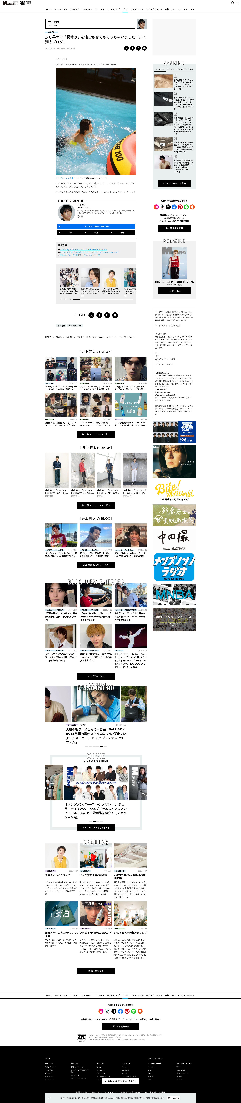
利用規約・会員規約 (158, 1092)
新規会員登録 (176, 228)
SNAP (96, 233)
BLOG (52, 32)
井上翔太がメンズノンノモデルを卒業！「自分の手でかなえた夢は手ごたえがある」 (131, 389)
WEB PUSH (192, 207)
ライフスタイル (137, 9)
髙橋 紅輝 (60, 610)
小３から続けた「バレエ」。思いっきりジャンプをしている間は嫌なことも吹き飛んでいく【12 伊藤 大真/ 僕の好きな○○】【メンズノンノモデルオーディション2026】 (131, 660)
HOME (48, 337)
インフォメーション (186, 9)
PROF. (122, 233)
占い (173, 9)
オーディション (60, 9)
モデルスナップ (113, 9)
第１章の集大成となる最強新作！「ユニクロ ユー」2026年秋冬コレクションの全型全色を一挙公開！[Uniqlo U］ (184, 147)
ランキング (74, 9)
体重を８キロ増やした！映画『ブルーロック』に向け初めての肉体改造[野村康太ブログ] (96, 657)
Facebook (174, 207)
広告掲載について (140, 1092)
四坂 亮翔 (60, 651)
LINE (144, 48)
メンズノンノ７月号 (64, 178)
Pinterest (180, 207)
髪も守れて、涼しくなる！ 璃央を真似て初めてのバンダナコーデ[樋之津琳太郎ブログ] (130, 616)
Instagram (156, 207)
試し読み (176, 291)
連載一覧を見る (96, 971)
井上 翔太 (61, 326)
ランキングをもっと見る (174, 183)
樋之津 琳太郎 (131, 610)
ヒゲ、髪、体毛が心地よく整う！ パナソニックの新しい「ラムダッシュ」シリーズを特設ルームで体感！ (90, 293)
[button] (70, 300)
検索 (232, 3)
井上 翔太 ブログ (75, 326)
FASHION (50, 384)
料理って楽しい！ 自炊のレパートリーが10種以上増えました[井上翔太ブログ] (130, 555)
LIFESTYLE (85, 384)
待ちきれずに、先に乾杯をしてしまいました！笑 (80, 255)
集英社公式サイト (83, 1092)
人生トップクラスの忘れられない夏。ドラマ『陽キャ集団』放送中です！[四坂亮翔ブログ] (61, 657)
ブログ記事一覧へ (96, 676)
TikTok (162, 207)
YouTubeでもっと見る (98, 828)
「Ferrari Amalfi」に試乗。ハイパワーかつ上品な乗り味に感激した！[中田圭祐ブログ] (96, 616)
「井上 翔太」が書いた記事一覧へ (96, 226)
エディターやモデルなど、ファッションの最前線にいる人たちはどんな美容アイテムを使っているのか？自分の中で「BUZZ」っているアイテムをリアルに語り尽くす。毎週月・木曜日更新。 (95, 946)
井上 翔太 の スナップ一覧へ (96, 505)
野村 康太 (94, 651)
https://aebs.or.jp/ (139, 1039)
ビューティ (99, 9)
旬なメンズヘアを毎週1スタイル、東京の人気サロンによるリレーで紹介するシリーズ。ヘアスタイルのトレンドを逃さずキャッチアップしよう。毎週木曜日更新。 (61, 888)
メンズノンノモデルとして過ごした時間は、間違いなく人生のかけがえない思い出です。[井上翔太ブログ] (61, 555)
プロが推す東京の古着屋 (93, 875)
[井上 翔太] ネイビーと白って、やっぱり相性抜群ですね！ (83, 250)
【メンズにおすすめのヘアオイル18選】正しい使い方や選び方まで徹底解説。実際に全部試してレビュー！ (131, 425)
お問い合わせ (126, 1092)
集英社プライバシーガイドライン (105, 1092)
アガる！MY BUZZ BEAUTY (96, 932)
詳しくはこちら (173, 1098)
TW (126, 48)
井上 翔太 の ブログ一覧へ (96, 565)
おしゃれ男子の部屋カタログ (130, 932)
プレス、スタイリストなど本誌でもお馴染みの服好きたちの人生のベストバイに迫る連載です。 (61, 943)
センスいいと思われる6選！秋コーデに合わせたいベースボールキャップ (89, 252)
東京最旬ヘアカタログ (57, 875)
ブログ (125, 9)
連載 (167, 9)
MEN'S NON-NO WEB (9, 3)
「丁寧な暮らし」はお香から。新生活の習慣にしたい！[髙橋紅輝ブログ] (61, 616)
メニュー (238, 3)
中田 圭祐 (94, 610)
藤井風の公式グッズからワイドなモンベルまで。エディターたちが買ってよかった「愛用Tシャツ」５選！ (183, 84)
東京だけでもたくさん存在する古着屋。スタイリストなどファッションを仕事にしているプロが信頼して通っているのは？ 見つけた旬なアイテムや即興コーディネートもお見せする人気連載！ (95, 888)
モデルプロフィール (154, 9)
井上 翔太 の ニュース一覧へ (96, 434)
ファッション (87, 9)
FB (132, 48)
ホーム (48, 9)
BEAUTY (119, 420)
